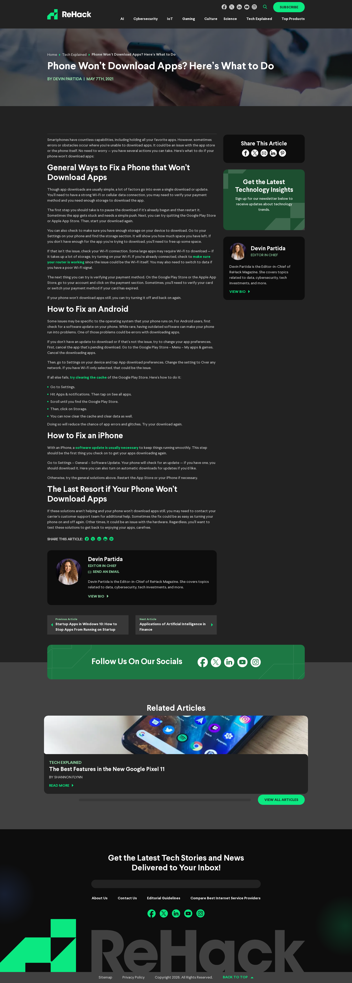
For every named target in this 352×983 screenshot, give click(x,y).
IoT (170, 19)
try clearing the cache (88, 377)
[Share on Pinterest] (111, 539)
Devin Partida (67, 79)
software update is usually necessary (106, 448)
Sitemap (105, 977)
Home (52, 55)
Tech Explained (259, 19)
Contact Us (127, 898)
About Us (100, 898)
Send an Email (106, 572)
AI (122, 19)
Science (230, 19)
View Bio (96, 596)
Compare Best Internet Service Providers (225, 898)
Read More (59, 785)
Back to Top (235, 977)
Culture (210, 19)
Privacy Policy (133, 977)
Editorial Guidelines (163, 898)
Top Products (293, 19)
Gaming (188, 19)
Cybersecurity (145, 19)
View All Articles (281, 800)
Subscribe (289, 7)
